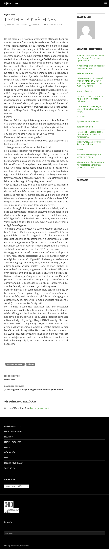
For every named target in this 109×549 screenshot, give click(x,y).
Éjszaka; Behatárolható (87, 121)
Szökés (80, 149)
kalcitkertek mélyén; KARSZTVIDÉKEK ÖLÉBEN (90, 156)
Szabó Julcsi (36, 25)
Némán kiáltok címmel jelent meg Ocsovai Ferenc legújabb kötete (90, 58)
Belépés (8, 522)
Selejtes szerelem (85, 73)
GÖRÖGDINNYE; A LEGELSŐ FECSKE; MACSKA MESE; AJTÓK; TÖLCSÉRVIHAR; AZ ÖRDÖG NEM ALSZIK (90, 82)
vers (6, 458)
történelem (9, 468)
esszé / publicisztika (13, 431)
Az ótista (81, 116)
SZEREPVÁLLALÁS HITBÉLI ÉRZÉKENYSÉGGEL (89, 143)
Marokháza (12, 378)
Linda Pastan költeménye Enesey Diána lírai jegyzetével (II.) (90, 109)
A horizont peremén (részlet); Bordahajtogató (91, 67)
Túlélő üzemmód (85, 126)
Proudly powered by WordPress (16, 545)
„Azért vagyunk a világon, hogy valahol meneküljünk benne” (34, 388)
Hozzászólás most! (55, 25)
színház (31, 364)
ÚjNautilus (11, 3)
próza (7, 447)
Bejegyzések (9, 14)
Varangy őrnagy (84, 91)
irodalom (8, 437)
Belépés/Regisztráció (13, 426)
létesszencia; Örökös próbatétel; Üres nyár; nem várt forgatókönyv (90, 134)
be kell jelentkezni (39, 408)
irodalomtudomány (13, 463)
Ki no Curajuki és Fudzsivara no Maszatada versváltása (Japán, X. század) (90, 165)
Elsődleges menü (105, 3)
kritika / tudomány (15, 364)
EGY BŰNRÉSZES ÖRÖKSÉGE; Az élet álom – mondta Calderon (90, 99)
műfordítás (9, 452)
